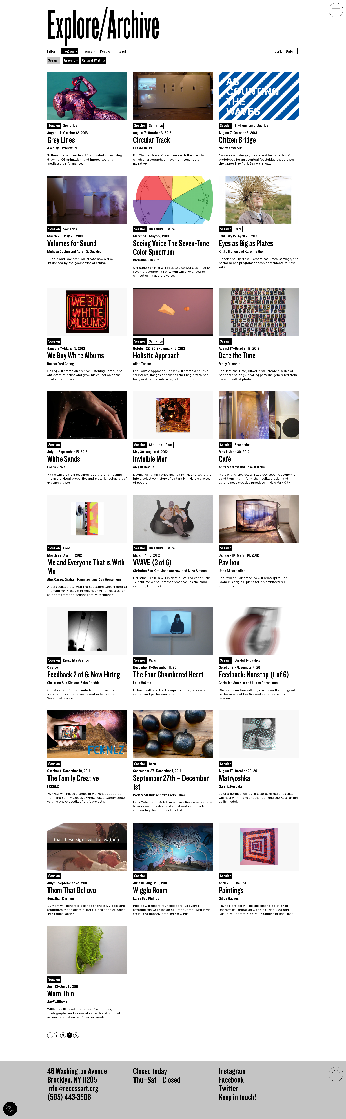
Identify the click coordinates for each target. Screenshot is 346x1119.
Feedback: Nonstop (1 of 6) (254, 675)
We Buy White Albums (75, 356)
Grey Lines (61, 140)
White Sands (63, 459)
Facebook (231, 1080)
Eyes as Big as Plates (246, 243)
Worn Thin (60, 994)
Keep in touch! (237, 1097)
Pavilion (229, 563)
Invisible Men (150, 459)
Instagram (232, 1071)
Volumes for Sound (71, 243)
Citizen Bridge (237, 140)
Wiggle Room (150, 890)
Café (225, 459)
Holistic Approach (156, 356)
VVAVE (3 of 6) (152, 563)
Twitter (228, 1088)
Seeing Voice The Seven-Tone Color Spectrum (171, 248)
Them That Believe (71, 890)
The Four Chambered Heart (168, 675)
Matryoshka (234, 778)
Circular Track (151, 140)
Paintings (231, 890)
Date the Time (237, 356)
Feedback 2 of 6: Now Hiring (83, 675)
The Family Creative (73, 778)
